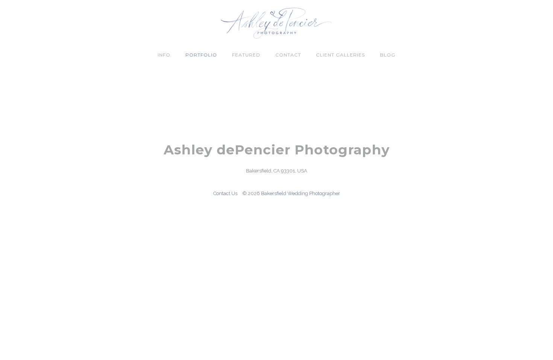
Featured (246, 55)
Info (164, 55)
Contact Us (225, 193)
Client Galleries (340, 55)
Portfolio (201, 55)
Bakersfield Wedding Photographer (300, 193)
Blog (387, 55)
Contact (288, 55)
